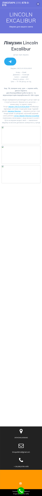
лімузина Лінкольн (14, 111)
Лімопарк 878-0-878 (15, 4)
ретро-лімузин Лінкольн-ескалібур (26, 116)
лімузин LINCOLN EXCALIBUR (18, 107)
